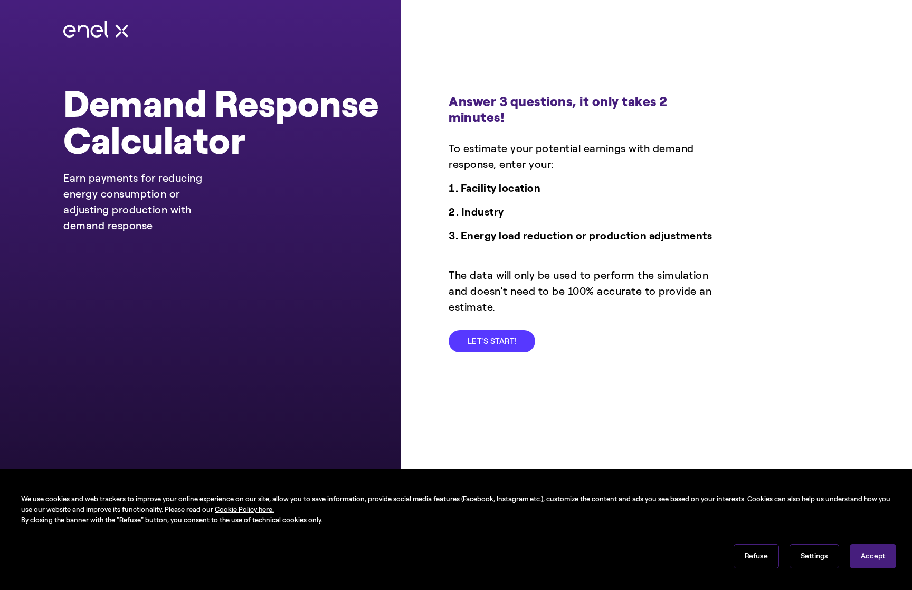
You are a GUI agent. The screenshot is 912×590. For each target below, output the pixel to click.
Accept (873, 555)
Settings (814, 555)
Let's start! (492, 341)
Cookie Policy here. (244, 509)
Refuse (756, 555)
